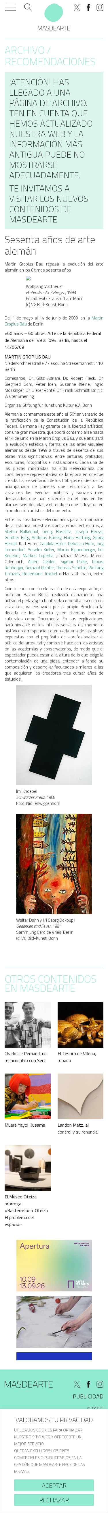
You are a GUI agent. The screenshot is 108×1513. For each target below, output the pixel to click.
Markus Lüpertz (38, 555)
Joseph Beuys (89, 531)
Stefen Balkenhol (21, 531)
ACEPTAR (54, 1485)
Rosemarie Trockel (39, 573)
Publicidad (88, 1396)
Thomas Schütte (71, 567)
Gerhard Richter (39, 567)
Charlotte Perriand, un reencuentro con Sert (26, 1057)
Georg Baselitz (56, 531)
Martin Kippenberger (76, 549)
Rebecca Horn (81, 543)
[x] (76, 7)
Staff (95, 1408)
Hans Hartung (77, 537)
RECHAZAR (54, 1500)
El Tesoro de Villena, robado (77, 1057)
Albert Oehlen (42, 561)
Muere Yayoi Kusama (25, 1124)
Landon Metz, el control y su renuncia (78, 1128)
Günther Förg (17, 537)
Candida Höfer (53, 543)
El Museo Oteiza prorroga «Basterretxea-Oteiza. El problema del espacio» (27, 1210)
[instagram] (99, 7)
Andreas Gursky (46, 537)
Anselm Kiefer (41, 549)
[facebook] (88, 7)
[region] (54, 1461)
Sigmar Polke (73, 561)
